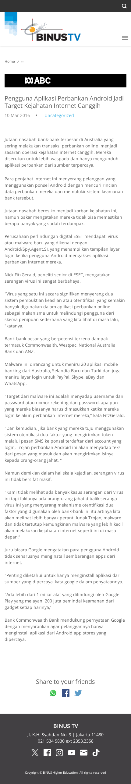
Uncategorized (59, 115)
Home (10, 61)
